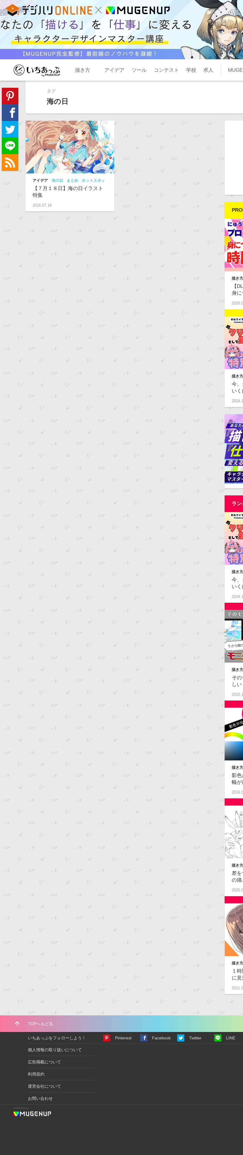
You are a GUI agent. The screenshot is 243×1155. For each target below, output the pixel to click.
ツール (139, 70)
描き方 (82, 70)
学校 (191, 70)
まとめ (72, 180)
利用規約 (36, 1074)
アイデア (114, 70)
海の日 (57, 180)
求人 (208, 70)
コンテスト (166, 70)
